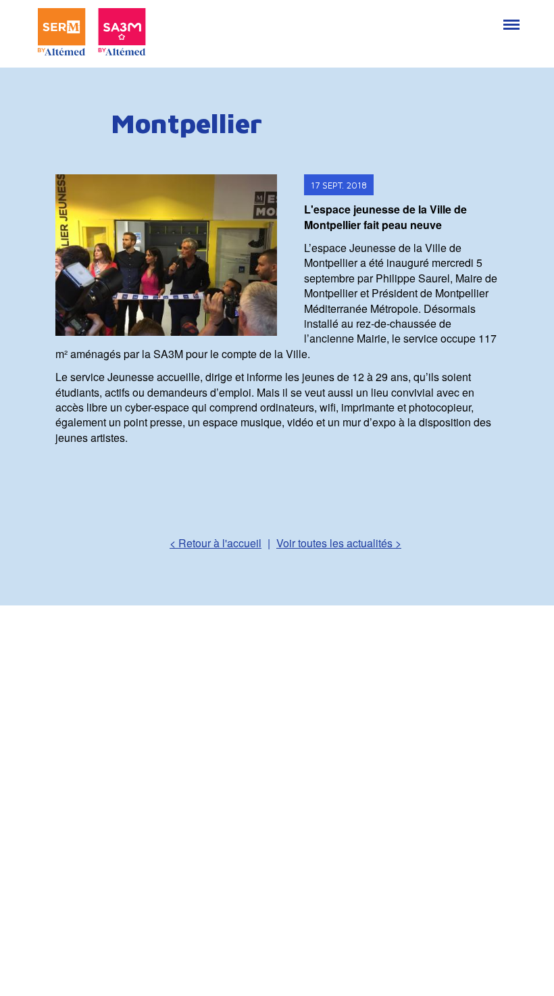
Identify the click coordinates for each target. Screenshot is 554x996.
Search (479, 17)
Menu (510, 17)
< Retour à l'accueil (215, 543)
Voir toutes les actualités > (338, 543)
